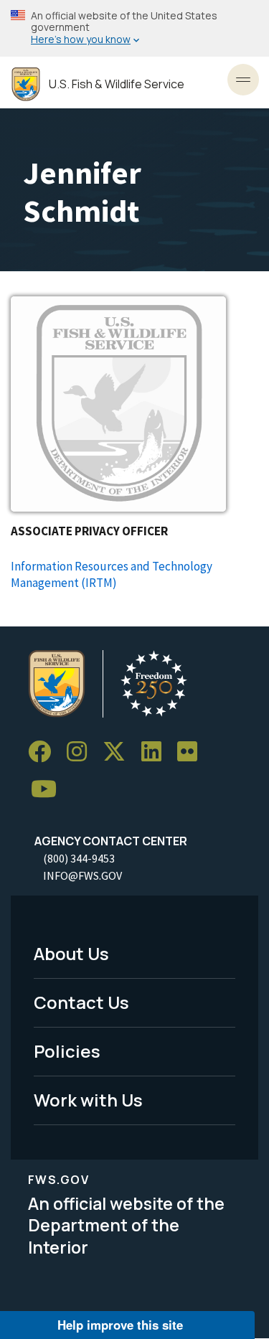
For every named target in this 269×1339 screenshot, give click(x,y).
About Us (71, 953)
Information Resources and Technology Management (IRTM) (111, 574)
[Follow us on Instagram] (82, 752)
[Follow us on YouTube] (49, 789)
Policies (67, 1051)
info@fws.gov (82, 875)
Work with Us (88, 1100)
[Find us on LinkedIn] (156, 752)
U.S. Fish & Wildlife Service (116, 84)
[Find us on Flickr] (192, 752)
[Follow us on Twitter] (119, 752)
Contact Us (81, 1002)
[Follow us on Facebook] (44, 752)
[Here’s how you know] (134, 28)
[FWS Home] (25, 84)
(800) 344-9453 (79, 858)
